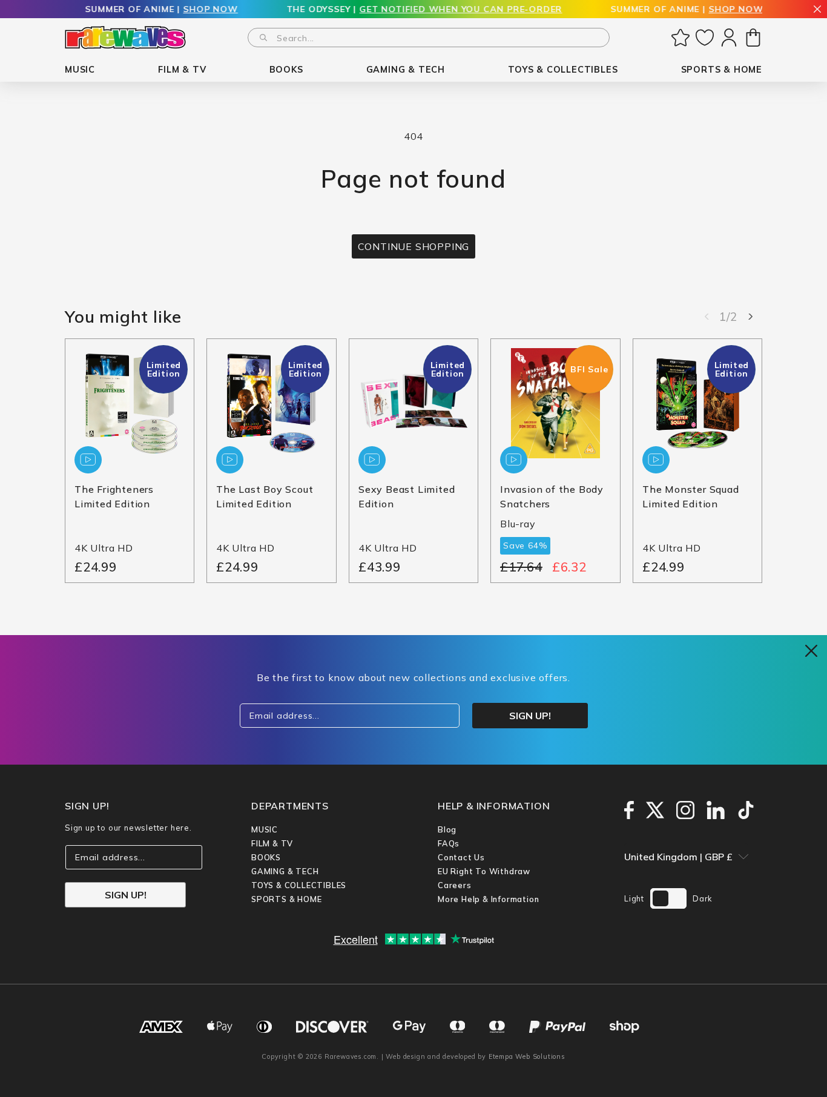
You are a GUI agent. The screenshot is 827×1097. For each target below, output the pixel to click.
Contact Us (461, 857)
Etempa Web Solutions (527, 1056)
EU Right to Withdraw (484, 871)
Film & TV (272, 843)
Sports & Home (286, 899)
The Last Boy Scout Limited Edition (264, 497)
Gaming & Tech (284, 871)
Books (266, 857)
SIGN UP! (126, 895)
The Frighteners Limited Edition (114, 497)
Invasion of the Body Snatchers (552, 497)
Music (264, 829)
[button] (80, 70)
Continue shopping (414, 246)
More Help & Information (488, 899)
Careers (455, 885)
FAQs (449, 843)
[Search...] (263, 37)
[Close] (817, 10)
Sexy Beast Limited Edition (406, 497)
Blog (447, 829)
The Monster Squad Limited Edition (690, 497)
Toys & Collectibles (298, 885)
